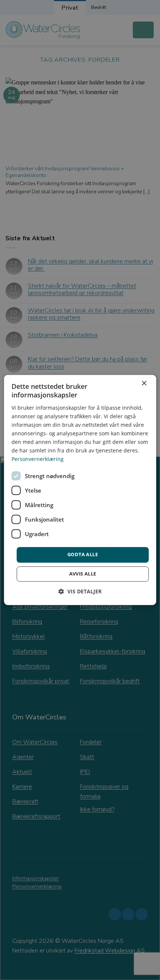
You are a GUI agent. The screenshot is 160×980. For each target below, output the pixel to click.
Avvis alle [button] (82, 574)
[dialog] (80, 490)
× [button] (144, 383)
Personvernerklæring (38, 459)
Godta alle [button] (82, 554)
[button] (80, 591)
